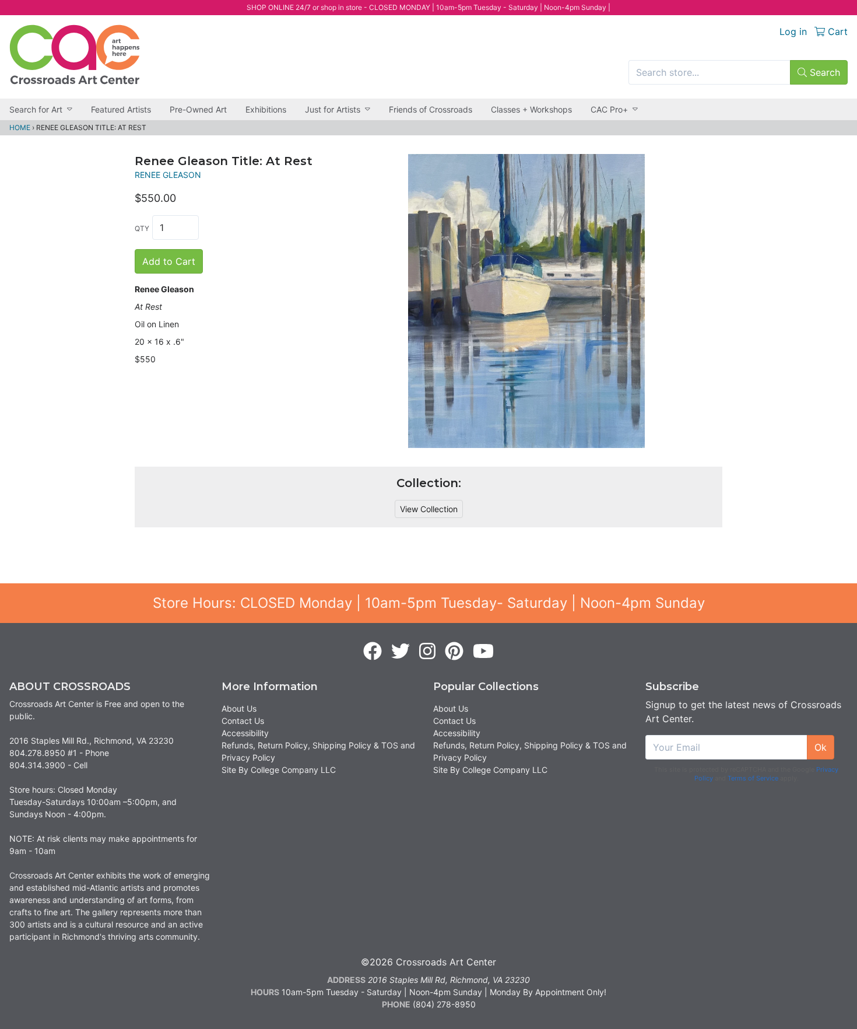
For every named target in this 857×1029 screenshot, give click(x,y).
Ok (820, 747)
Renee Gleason (168, 175)
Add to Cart (168, 261)
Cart (836, 31)
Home (19, 127)
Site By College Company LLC (279, 770)
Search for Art (35, 109)
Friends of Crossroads (430, 109)
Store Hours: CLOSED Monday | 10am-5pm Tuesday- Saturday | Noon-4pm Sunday (429, 602)
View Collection (429, 509)
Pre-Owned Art (198, 109)
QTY (142, 228)
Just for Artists (332, 109)
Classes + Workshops (531, 109)
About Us (239, 708)
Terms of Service (753, 778)
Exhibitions (265, 109)
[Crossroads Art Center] (74, 54)
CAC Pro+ (609, 109)
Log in (793, 31)
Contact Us (243, 721)
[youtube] (483, 652)
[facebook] (372, 652)
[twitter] (400, 652)
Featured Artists (121, 109)
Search (823, 72)
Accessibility (245, 733)
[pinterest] (454, 652)
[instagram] (427, 652)
